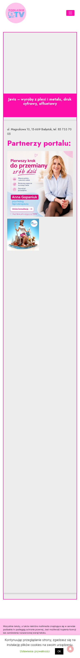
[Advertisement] (40, 422)
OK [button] (59, 651)
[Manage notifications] (70, 649)
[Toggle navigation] (70, 13)
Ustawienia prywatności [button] (35, 651)
